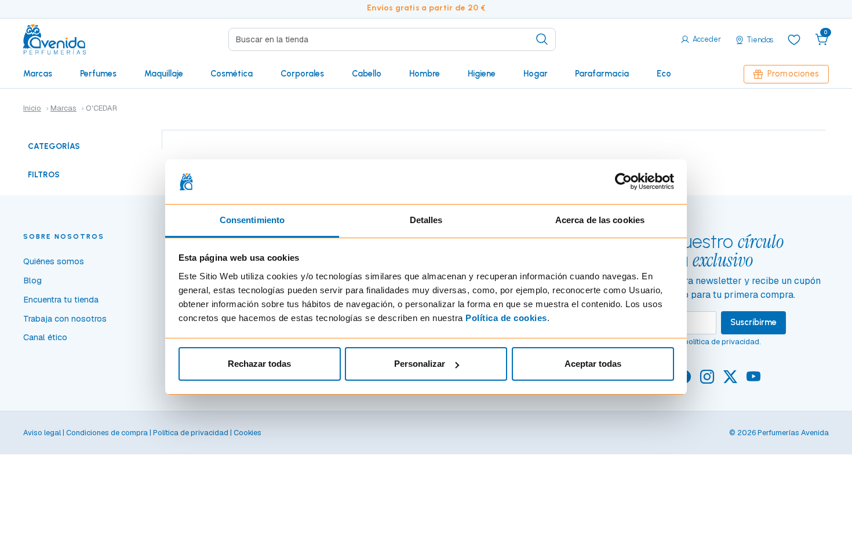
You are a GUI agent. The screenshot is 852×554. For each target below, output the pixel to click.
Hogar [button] (535, 73)
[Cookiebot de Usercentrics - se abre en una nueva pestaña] (623, 182)
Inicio (32, 108)
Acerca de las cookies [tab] (600, 220)
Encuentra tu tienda (61, 299)
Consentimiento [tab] (252, 220)
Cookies (247, 433)
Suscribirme (753, 322)
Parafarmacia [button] (602, 73)
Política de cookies (506, 318)
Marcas (37, 73)
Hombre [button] (424, 73)
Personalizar (419, 364)
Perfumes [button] (98, 73)
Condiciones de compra (107, 433)
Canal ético (45, 337)
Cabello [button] (366, 73)
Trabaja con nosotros (65, 319)
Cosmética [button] (231, 73)
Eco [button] (664, 73)
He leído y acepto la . (687, 342)
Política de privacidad (190, 433)
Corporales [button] (302, 73)
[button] (822, 39)
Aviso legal (42, 433)
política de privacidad (721, 342)
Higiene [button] (482, 73)
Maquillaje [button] (163, 73)
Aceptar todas (593, 364)
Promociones (793, 73)
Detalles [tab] (426, 220)
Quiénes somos (53, 261)
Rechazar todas (259, 364)
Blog (32, 280)
